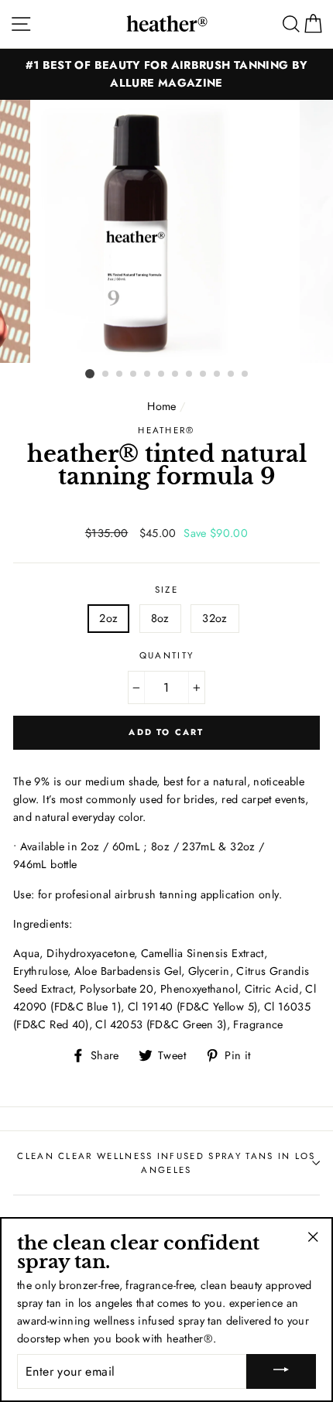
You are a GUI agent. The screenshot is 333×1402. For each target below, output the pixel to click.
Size (166, 589)
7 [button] (176, 374)
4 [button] (134, 374)
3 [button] (120, 374)
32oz (214, 618)
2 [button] (106, 374)
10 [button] (217, 374)
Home (161, 406)
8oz (160, 618)
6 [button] (162, 374)
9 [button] (204, 374)
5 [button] (148, 374)
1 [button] (89, 373)
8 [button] (190, 374)
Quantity (166, 655)
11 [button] (231, 374)
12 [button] (245, 374)
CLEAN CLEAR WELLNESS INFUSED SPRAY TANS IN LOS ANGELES (166, 1163)
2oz (108, 618)
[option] (166, 74)
